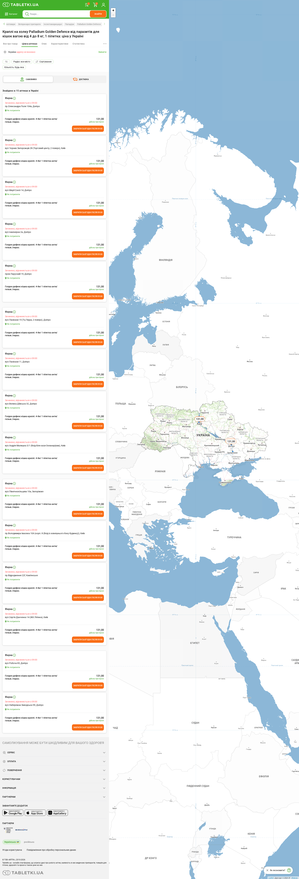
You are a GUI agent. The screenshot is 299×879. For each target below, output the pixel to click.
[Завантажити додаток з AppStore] (35, 813)
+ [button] (113, 10)
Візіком (294, 878)
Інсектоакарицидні (53, 24)
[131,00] (231, 445)
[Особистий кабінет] (103, 5)
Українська (10, 842)
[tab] (29, 44)
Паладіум (69, 24)
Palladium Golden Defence (89, 24)
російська (29, 842)
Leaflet (270, 878)
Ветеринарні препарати (29, 24)
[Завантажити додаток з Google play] (12, 813)
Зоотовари (10, 24)
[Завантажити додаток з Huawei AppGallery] (57, 813)
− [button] (113, 15)
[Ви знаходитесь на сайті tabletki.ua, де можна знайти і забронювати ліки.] (20, 4)
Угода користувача (12, 850)
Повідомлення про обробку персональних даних (51, 850)
